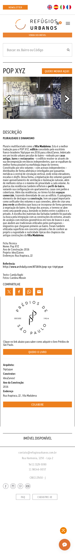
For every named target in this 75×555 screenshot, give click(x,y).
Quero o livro (37, 352)
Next (67, 99)
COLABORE (37, 404)
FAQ (23, 497)
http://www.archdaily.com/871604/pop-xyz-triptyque (33, 266)
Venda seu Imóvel (37, 35)
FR (69, 7)
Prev (8, 99)
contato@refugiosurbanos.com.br (37, 452)
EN (49, 7)
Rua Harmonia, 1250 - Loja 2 (37, 458)
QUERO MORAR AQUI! (57, 71)
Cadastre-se (45, 497)
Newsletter (15, 7)
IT (62, 7)
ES (56, 7)
